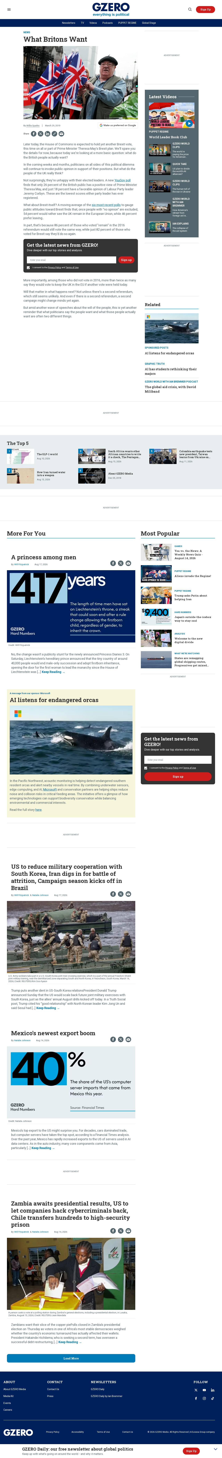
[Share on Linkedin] (47, 134)
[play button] (171, 115)
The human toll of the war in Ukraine (181, 190)
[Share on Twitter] (40, 134)
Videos (93, 22)
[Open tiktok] (212, 1398)
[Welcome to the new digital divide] (156, 638)
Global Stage (149, 22)
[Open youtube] (204, 1390)
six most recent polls (106, 205)
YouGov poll (122, 180)
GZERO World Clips (181, 145)
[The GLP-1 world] (20, 456)
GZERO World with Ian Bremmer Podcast (171, 381)
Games (178, 546)
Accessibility (77, 1432)
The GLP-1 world (47, 454)
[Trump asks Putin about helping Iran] (156, 595)
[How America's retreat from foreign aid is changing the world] (159, 207)
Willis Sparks (32, 125)
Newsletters (68, 22)
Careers (7, 1409)
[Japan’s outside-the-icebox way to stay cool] (156, 616)
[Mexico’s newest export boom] (71, 1082)
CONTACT (55, 1382)
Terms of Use (72, 267)
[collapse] (215, 1449)
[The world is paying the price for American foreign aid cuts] (159, 150)
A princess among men (43, 557)
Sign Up (191, 1451)
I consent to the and (55, 267)
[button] (205, 9)
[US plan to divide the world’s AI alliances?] (159, 168)
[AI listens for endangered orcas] (172, 328)
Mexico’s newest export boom (53, 1033)
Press (50, 1396)
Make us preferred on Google (120, 125)
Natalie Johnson (40, 895)
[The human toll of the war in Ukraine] (159, 186)
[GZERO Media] (111, 9)
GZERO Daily (97, 1389)
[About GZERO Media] (91, 475)
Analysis (179, 634)
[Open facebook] (196, 1398)
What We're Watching (187, 653)
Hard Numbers (182, 612)
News (26, 32)
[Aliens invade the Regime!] (156, 573)
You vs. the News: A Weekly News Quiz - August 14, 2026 (188, 554)
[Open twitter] (196, 1390)
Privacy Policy (54, 267)
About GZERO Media (120, 473)
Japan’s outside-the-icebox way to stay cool (192, 618)
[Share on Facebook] (33, 134)
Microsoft (45, 693)
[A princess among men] (71, 606)
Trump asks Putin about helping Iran (190, 597)
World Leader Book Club (168, 137)
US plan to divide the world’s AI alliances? (181, 171)
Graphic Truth (155, 363)
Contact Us (53, 1389)
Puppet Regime (159, 131)
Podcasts (108, 22)
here (38, 810)
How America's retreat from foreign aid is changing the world (180, 215)
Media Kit (8, 1396)
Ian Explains (181, 223)
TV (82, 22)
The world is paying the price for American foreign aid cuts (181, 155)
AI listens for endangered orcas (169, 353)
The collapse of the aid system (180, 229)
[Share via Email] (61, 134)
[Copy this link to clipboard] (54, 134)
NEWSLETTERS (103, 1382)
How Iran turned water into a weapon (51, 474)
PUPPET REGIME (127, 22)
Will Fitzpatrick (21, 564)
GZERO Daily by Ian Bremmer (106, 1396)
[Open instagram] (204, 1398)
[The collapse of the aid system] (159, 227)
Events (7, 1403)
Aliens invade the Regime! (192, 576)
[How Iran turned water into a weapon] (20, 475)
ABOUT (9, 1382)
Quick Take (180, 164)
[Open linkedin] (212, 1390)
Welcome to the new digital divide (188, 640)
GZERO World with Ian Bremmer (181, 202)
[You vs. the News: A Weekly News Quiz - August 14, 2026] (156, 552)
